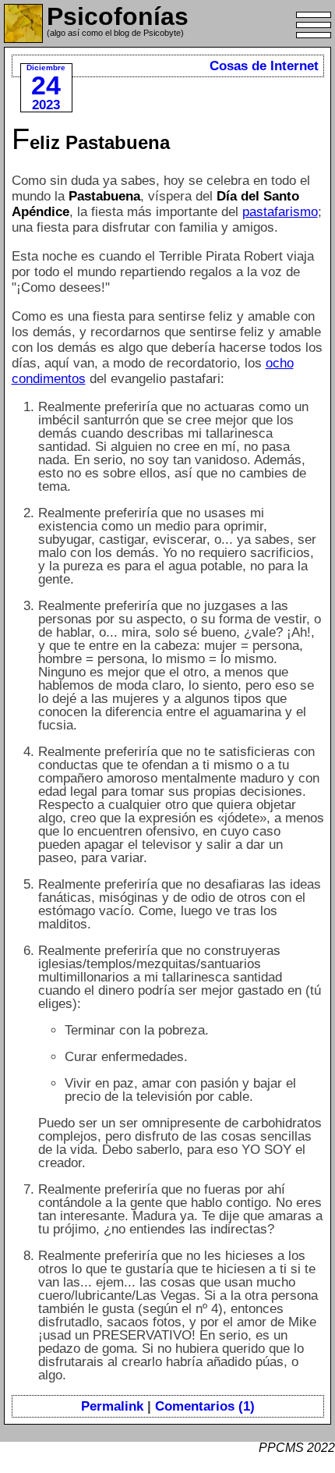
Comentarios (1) (205, 1406)
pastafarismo (280, 211)
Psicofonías (118, 16)
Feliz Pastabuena (91, 142)
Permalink (112, 1406)
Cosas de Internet (264, 66)
